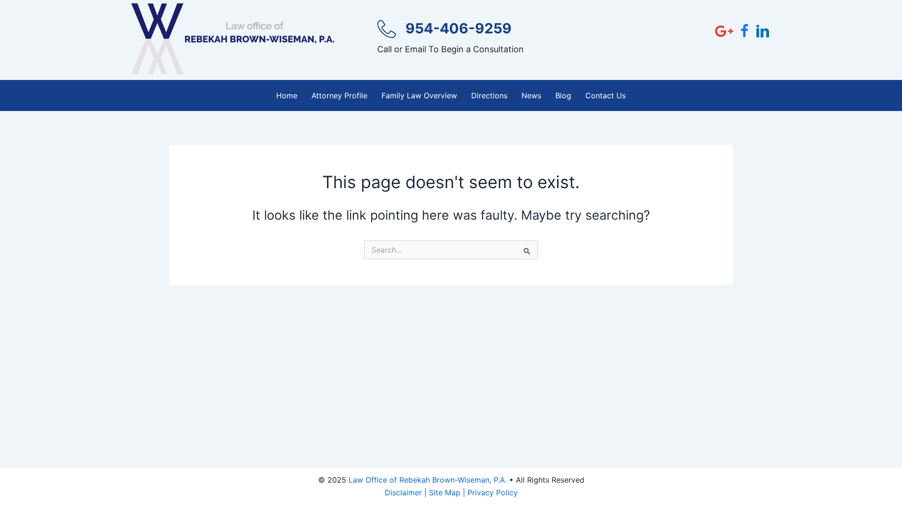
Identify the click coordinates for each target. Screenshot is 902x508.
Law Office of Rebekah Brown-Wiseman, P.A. (428, 479)
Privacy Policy (492, 492)
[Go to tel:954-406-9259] (453, 40)
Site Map (444, 492)
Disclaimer (403, 492)
